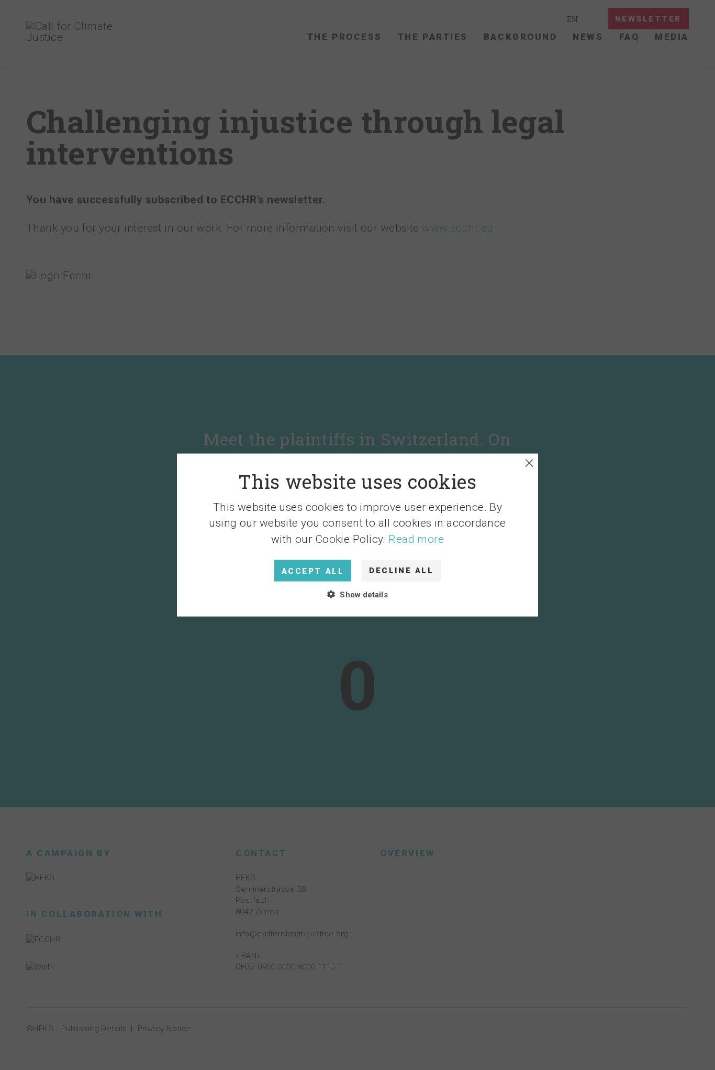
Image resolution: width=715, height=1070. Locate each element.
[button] (357, 535)
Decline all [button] (401, 570)
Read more (416, 538)
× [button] (529, 463)
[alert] (357, 535)
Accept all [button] (313, 571)
